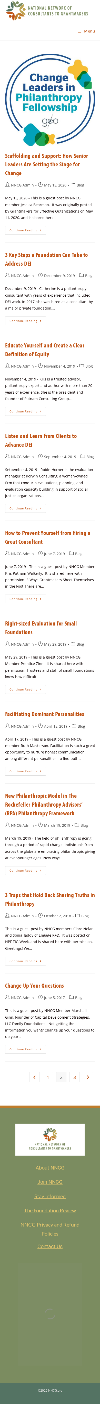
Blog (80, 185)
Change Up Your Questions (34, 985)
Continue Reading (27, 229)
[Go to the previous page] (34, 1077)
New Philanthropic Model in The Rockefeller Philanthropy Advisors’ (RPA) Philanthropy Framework (44, 804)
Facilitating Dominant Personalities (44, 714)
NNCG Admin (22, 185)
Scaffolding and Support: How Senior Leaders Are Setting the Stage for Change (46, 164)
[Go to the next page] (88, 1077)
